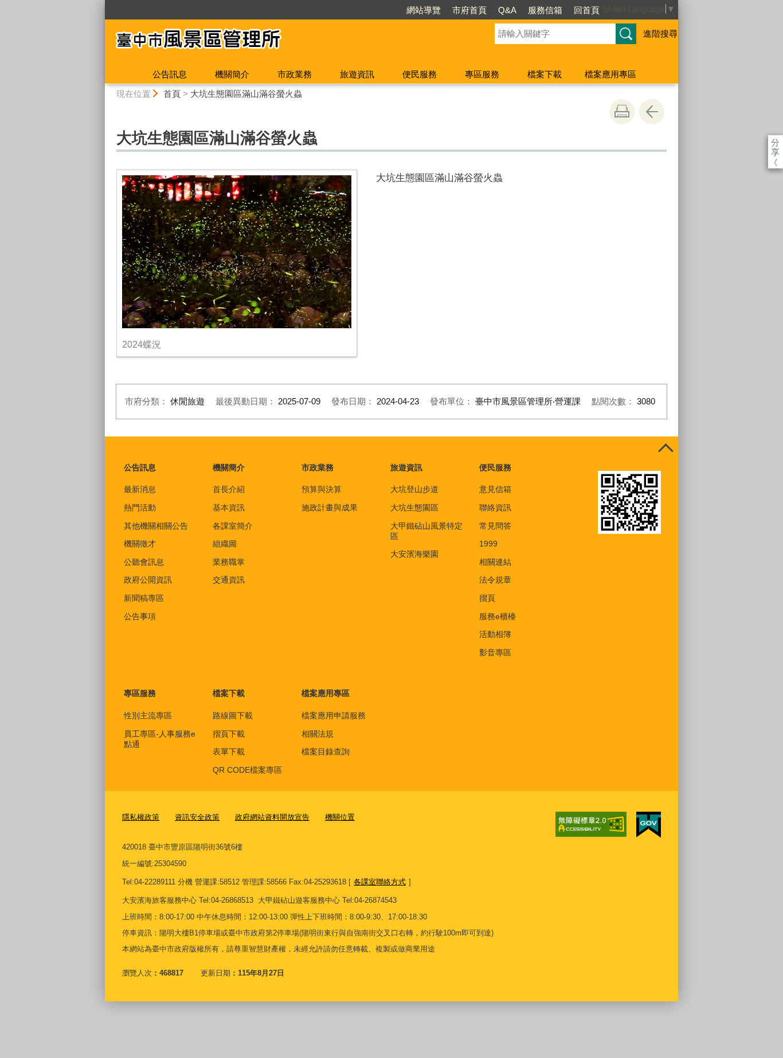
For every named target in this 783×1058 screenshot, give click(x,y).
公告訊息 (169, 74)
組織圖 (225, 543)
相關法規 (318, 733)
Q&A (507, 10)
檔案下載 (544, 74)
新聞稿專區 (144, 598)
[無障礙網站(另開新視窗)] (591, 824)
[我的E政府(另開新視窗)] (648, 825)
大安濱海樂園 (414, 554)
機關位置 (340, 817)
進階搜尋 (660, 33)
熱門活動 (140, 507)
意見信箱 (495, 489)
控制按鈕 (665, 449)
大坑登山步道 (414, 489)
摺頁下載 (229, 733)
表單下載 (229, 751)
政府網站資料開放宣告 (272, 817)
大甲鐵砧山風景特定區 (426, 531)
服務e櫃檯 (497, 616)
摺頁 (487, 598)
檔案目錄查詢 (326, 751)
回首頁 (587, 10)
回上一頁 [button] (651, 111)
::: (99, 5)
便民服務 (419, 74)
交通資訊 (229, 579)
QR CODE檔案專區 (247, 769)
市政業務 (294, 74)
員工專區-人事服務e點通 (159, 739)
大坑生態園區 (414, 507)
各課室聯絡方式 (380, 882)
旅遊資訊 (357, 74)
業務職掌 (229, 562)
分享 (775, 142)
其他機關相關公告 (156, 525)
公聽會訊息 (144, 562)
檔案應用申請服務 (334, 715)
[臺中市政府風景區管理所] (286, 42)
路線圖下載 (233, 715)
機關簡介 (232, 74)
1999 (488, 543)
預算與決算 (322, 489)
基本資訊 (229, 507)
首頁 (172, 94)
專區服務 (482, 74)
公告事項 (140, 616)
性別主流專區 (148, 715)
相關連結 (495, 562)
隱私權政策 (140, 817)
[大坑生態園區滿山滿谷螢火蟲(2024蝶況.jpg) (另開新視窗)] (236, 251)
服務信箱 (545, 10)
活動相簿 (495, 634)
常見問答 (495, 525)
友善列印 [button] (622, 111)
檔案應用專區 (610, 74)
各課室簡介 (233, 525)
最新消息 (140, 489)
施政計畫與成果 (330, 507)
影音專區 (495, 652)
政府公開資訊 (148, 579)
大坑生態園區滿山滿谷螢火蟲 (246, 94)
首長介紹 (229, 489)
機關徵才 (140, 543)
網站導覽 (423, 10)
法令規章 (495, 579)
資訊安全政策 (197, 817)
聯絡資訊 (495, 507)
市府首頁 (469, 10)
